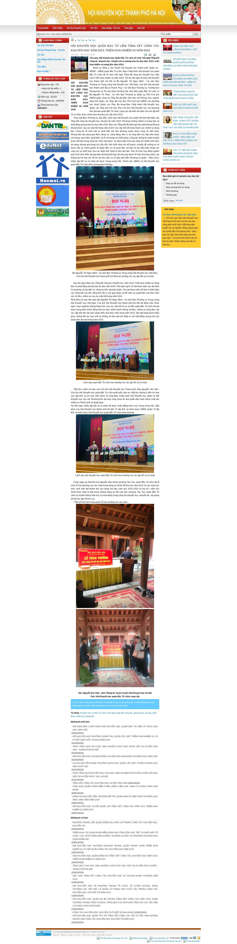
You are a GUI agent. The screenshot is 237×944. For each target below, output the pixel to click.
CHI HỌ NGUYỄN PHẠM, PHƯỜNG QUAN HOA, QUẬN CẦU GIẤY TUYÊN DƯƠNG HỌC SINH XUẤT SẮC (115, 765)
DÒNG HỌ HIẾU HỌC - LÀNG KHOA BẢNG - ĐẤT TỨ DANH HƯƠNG (180, 49)
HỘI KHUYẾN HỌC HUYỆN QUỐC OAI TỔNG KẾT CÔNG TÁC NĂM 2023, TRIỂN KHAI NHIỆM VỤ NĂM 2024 (115, 808)
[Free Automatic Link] (159, 938)
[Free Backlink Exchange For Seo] (112, 938)
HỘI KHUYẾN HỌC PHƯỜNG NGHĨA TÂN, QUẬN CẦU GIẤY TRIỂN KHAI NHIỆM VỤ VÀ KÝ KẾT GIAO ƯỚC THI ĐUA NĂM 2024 (115, 738)
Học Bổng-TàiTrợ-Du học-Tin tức (51, 60)
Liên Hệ (141, 28)
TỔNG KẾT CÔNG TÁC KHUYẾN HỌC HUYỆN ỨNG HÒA (100, 783)
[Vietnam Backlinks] (138, 938)
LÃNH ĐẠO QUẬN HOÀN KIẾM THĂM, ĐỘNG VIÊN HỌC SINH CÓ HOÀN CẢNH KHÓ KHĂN (115, 788)
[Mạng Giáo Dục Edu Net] (52, 151)
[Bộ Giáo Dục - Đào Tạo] (52, 139)
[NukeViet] (184, 938)
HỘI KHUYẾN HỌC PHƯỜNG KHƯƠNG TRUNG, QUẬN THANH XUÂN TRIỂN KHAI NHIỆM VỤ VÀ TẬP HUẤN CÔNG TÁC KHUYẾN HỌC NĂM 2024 (115, 847)
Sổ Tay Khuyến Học (76, 28)
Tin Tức (94, 28)
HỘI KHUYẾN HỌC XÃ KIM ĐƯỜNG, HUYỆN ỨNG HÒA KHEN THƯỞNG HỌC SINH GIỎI (115, 756)
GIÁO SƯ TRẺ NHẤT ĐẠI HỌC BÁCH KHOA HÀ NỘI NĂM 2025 (180, 107)
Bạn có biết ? (43, 71)
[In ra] (150, 54)
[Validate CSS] (199, 938)
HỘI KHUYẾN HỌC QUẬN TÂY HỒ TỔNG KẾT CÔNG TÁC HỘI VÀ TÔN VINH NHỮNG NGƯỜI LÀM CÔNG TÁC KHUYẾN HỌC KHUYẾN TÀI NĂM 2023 (115, 917)
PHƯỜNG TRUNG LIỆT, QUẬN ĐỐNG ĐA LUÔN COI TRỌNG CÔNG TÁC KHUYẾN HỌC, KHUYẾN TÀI (115, 824)
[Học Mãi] (52, 183)
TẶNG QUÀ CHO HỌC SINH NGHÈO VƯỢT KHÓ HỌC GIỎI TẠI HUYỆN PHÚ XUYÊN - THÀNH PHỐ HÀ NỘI (115, 867)
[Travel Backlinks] (192, 941)
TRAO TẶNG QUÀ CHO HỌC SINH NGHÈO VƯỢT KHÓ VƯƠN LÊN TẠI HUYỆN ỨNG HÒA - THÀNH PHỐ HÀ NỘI (115, 748)
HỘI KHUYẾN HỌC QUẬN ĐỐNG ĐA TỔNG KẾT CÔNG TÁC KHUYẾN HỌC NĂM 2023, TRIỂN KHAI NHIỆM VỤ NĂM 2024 (115, 857)
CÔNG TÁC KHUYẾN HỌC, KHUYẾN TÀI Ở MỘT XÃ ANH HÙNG (103, 912)
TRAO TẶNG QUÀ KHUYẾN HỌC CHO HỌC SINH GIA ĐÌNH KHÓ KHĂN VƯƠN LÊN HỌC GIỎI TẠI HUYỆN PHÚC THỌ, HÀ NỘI (115, 775)
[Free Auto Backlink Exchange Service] (164, 941)
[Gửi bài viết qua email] (145, 54)
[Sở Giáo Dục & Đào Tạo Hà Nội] (52, 216)
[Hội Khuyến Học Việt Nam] (52, 205)
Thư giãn (128, 28)
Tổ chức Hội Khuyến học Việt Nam (179, 214)
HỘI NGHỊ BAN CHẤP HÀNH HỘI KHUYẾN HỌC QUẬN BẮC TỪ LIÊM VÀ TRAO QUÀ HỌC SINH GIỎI (115, 728)
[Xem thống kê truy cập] (43, 935)
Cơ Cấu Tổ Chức (45, 45)
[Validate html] (195, 938)
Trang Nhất (43, 28)
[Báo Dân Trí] (52, 130)
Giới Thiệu (58, 28)
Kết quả (179, 200)
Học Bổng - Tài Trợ (111, 28)
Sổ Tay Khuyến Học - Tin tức (51, 50)
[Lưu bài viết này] (154, 54)
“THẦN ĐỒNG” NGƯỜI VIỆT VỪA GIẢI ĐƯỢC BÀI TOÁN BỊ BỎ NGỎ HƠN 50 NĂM (180, 94)
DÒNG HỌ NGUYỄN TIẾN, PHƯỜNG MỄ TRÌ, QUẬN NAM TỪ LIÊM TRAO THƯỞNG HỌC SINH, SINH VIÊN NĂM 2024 (115, 798)
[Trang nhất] (72, 40)
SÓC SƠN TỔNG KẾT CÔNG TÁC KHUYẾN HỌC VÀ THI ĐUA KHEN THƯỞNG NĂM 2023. (115, 877)
